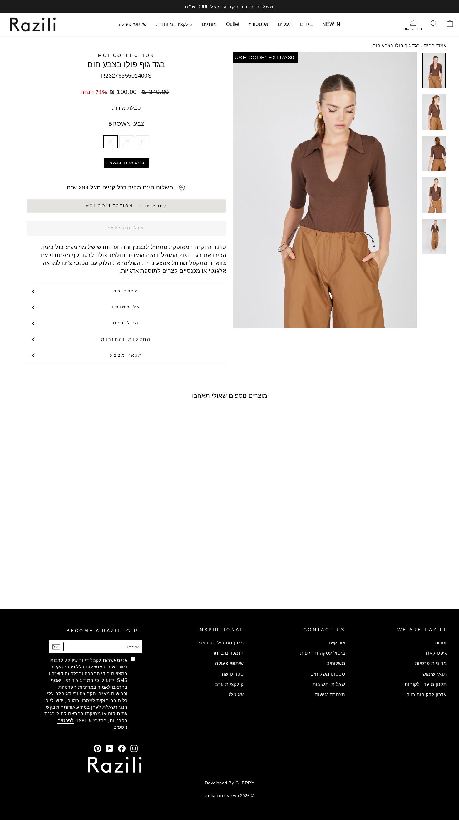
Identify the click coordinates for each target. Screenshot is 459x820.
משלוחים (126, 322)
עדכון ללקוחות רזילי (426, 694)
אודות (441, 642)
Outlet (232, 24)
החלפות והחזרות (126, 339)
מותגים (209, 24)
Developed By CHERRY (229, 782)
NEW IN (331, 24)
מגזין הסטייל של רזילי (221, 642)
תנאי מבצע (126, 355)
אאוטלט (235, 694)
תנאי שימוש (434, 674)
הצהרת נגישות (330, 694)
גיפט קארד (435, 653)
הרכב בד (126, 290)
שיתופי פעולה (133, 24)
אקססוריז (258, 24)
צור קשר (336, 642)
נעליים (284, 24)
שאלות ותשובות (329, 684)
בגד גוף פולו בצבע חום (396, 45)
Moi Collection (126, 55)
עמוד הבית (435, 45)
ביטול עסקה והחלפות (322, 653)
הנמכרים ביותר (228, 653)
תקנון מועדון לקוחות (426, 684)
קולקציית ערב (229, 684)
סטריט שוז (233, 674)
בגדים (306, 24)
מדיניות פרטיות (431, 663)
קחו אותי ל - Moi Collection (126, 206)
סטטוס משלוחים (327, 674)
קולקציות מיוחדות (174, 24)
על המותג (126, 306)
